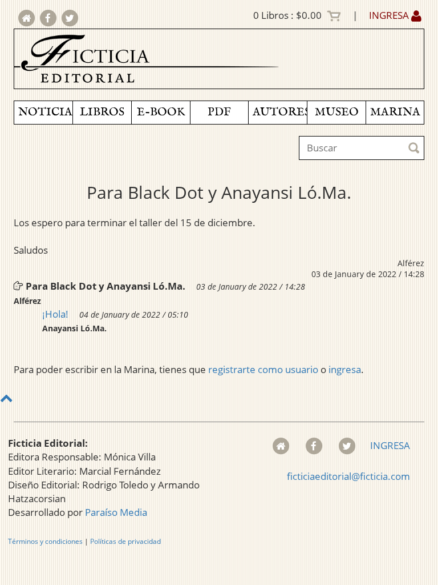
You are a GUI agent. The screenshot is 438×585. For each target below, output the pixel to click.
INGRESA (390, 15)
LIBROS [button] (102, 112)
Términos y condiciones (45, 541)
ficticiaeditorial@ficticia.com (348, 476)
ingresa (344, 369)
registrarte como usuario (263, 369)
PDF (219, 112)
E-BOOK (161, 112)
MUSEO (337, 112)
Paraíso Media (116, 512)
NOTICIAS (45, 112)
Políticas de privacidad (125, 541)
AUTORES (280, 112)
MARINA (395, 112)
